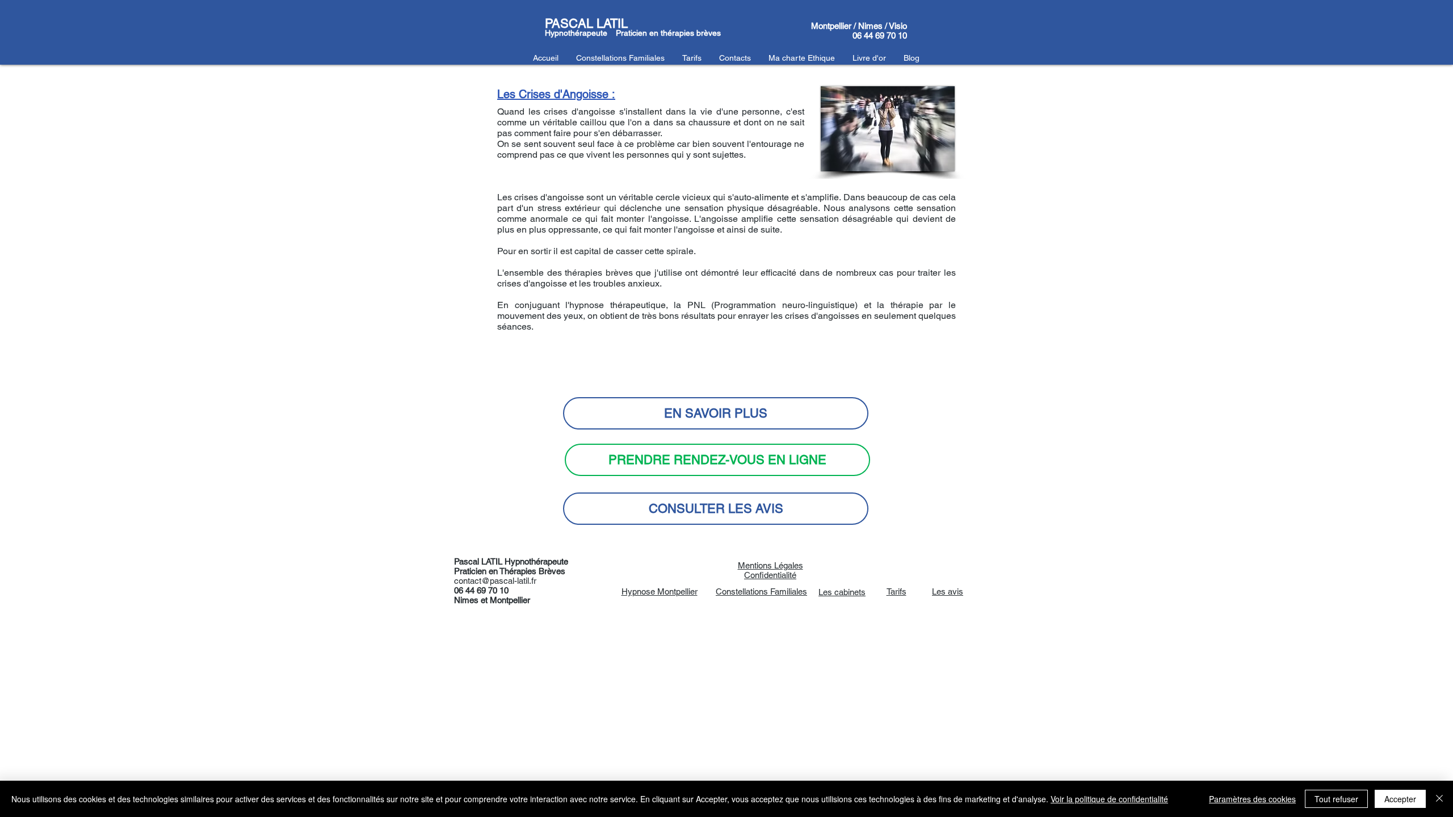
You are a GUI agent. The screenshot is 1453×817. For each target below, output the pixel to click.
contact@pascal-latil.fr (495, 581)
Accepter (1400, 799)
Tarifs (896, 591)
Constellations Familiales (761, 591)
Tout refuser (1336, 799)
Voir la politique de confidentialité (1109, 799)
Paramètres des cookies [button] (1252, 799)
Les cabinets (842, 592)
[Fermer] (1439, 799)
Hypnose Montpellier (659, 591)
